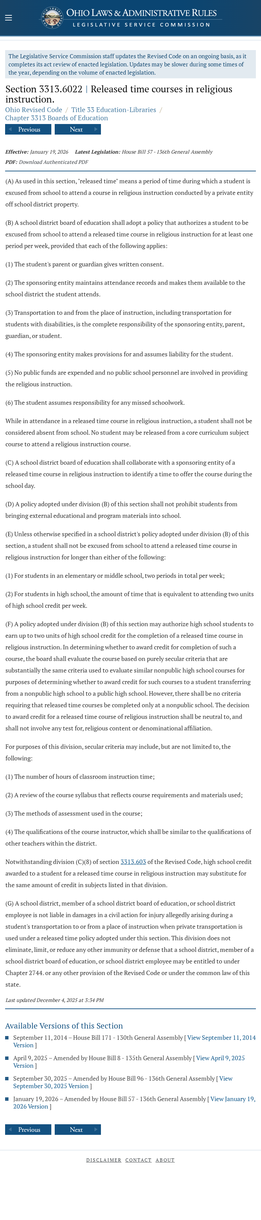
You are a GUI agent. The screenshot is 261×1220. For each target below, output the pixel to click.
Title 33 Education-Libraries (113, 109)
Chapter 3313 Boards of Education (56, 117)
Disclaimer (104, 1160)
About (165, 1160)
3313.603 (133, 862)
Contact (138, 1160)
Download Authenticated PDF (53, 161)
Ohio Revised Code (33, 109)
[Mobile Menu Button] (8, 18)
